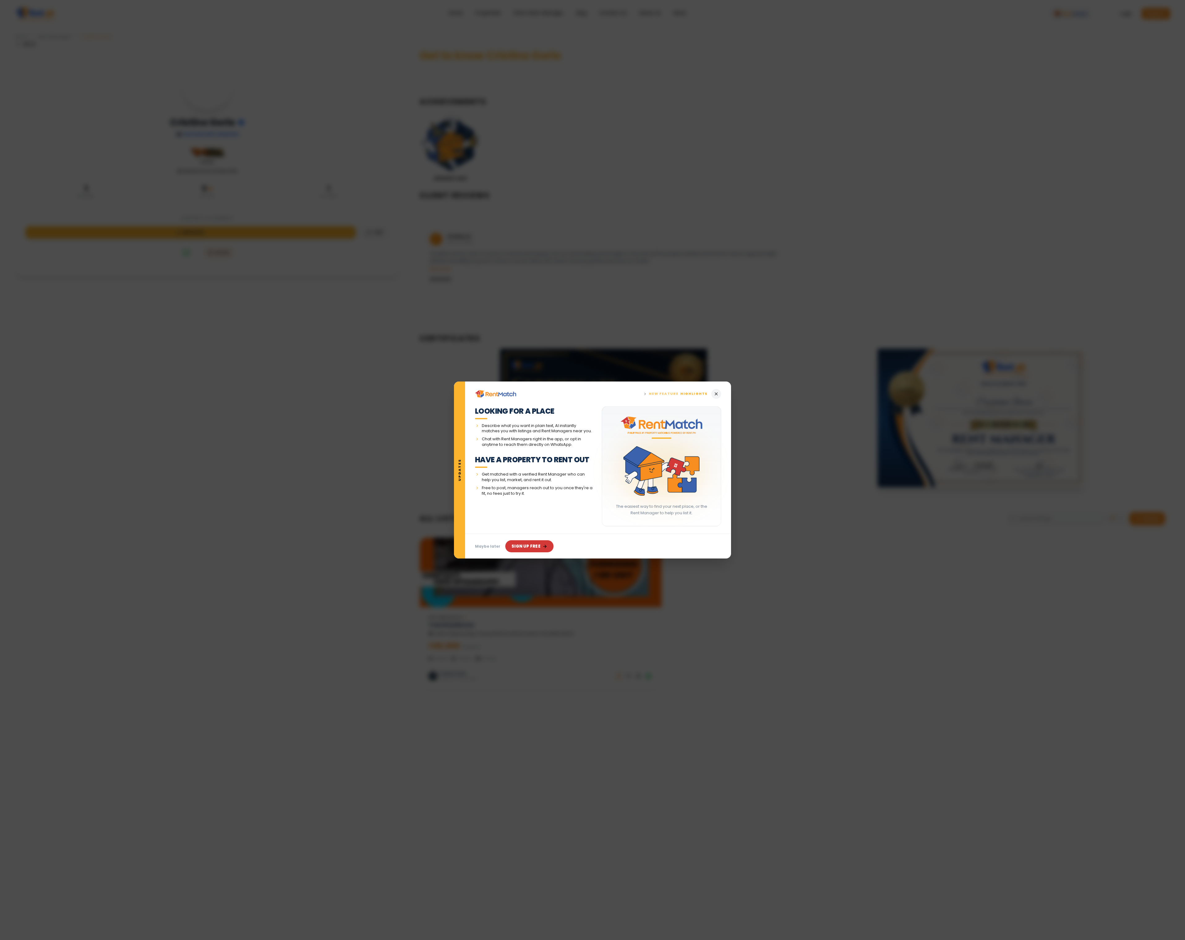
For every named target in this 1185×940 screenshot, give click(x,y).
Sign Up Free (526, 546)
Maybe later (487, 546)
